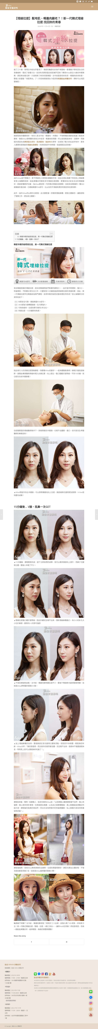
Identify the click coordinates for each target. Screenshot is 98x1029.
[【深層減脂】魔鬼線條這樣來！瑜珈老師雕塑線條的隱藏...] (96, 514)
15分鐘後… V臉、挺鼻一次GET (27, 239)
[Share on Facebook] (31, 942)
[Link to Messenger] (80, 1)
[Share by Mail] (66, 942)
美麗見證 (57, 26)
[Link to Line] (77, 1)
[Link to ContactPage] (88, 1)
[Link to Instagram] (83, 1)
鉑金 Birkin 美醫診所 (17, 968)
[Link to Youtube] (91, 1)
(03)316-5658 (15, 975)
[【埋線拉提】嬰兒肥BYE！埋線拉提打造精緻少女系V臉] (1, 514)
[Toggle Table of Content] (50, 233)
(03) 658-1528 (15, 990)
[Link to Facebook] (86, 1)
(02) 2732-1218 (16, 1008)
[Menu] (92, 6)
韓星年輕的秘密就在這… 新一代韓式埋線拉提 (36, 236)
